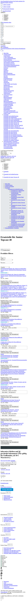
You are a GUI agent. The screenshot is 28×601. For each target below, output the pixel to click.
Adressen (16, 48)
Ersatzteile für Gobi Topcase (17, 216)
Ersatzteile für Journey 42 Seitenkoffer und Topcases (17, 211)
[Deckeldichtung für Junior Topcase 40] (10, 400)
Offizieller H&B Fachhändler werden (12, 553)
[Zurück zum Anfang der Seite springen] (2, 598)
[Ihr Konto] (2, 40)
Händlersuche (7, 498)
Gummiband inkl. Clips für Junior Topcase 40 (11, 424)
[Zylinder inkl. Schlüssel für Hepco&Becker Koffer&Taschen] (14, 338)
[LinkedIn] (1, 575)
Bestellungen (22, 48)
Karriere (5, 541)
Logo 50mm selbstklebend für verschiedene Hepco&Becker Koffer (11, 310)
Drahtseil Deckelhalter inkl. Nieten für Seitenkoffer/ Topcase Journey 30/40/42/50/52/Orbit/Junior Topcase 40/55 (13, 276)
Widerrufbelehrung (8, 584)
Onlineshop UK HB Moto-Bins (11, 552)
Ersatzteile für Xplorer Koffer (18, 224)
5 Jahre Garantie (6, 4)
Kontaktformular (4, 483)
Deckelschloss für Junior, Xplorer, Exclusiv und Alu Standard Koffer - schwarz (13, 387)
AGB (5, 582)
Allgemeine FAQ (8, 520)
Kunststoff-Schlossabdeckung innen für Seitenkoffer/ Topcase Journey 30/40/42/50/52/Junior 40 (13, 436)
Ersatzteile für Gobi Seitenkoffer (15, 214)
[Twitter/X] (1, 577)
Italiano (5, 19)
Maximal (7, 262)
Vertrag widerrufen (7, 489)
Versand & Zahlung (8, 517)
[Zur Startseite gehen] (6, 22)
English (5, 16)
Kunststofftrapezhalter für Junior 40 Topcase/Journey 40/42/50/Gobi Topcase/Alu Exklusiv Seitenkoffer (13, 373)
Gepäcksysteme (8, 185)
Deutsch (6, 15)
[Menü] (2, 24)
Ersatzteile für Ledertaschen (17, 190)
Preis (2, 258)
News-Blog (6, 540)
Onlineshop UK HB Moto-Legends (12, 550)
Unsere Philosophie (8, 529)
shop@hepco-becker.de (6, 487)
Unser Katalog (7, 531)
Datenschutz (6, 586)
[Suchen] (2, 28)
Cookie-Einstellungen (9, 588)
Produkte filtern (6, 250)
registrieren (5, 47)
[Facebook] (1, 568)
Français (6, 18)
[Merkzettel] (1, 38)
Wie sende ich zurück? (9, 521)
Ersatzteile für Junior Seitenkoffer (16, 195)
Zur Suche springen (18, 1)
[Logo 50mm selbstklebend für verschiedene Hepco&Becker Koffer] (14, 306)
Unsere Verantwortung (9, 530)
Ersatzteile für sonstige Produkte (15, 226)
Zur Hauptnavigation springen (13, 2)
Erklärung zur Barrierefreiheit (10, 585)
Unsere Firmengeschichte (10, 527)
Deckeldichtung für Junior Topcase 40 (10, 401)
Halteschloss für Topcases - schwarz (9, 411)
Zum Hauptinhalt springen (7, 1)
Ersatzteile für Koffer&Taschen (15, 189)
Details (2, 354)
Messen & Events (8, 499)
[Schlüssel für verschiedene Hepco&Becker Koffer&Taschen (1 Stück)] (14, 320)
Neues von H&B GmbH (9, 539)
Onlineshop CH (7, 549)
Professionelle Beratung (8, 8)
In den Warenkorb (5, 284)
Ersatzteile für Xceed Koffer (17, 225)
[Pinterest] (1, 579)
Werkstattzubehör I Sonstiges (12, 228)
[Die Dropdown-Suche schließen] (2, 31)
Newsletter (6, 537)
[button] (14, 273)
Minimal (7, 259)
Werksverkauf (7, 495)
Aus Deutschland (7, 11)
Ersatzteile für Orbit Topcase (17, 217)
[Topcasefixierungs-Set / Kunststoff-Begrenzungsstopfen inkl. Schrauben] (14, 356)
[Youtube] (1, 573)
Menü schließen (6, 43)
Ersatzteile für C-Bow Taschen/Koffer (16, 192)
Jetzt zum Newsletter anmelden (8, 460)
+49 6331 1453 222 (5, 469)
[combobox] (7, 26)
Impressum (6, 581)
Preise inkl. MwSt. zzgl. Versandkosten (9, 282)
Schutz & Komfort (9, 186)
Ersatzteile (7, 187)
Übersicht (3, 48)
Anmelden (3, 46)
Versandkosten (4, 592)
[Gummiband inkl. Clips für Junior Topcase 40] (12, 423)
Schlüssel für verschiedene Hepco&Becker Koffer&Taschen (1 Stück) (11, 324)
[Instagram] (1, 571)
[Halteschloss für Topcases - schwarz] (10, 409)
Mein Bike (7, 183)
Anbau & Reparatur (8, 497)
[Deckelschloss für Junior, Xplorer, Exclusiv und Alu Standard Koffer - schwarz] (14, 383)
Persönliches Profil (9, 48)
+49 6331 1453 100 (5, 473)
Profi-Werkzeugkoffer (9, 548)
